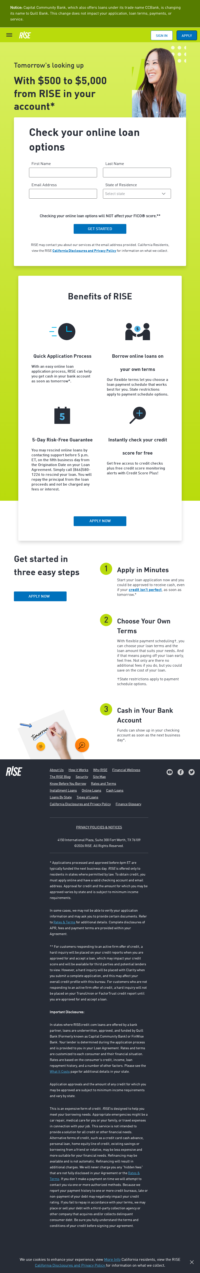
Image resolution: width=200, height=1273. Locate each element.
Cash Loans (114, 790)
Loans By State (61, 797)
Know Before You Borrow (68, 783)
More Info (112, 1260)
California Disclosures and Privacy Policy (84, 251)
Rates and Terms (103, 783)
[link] (170, 772)
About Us (57, 770)
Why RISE (100, 770)
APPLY (187, 36)
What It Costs (60, 1071)
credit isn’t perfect (145, 590)
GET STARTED (100, 229)
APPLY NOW (39, 597)
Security (82, 777)
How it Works (78, 770)
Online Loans (91, 790)
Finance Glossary (128, 804)
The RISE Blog (60, 777)
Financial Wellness (126, 770)
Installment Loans (63, 790)
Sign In (162, 36)
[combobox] (137, 194)
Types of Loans (87, 797)
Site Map (99, 777)
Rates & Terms (64, 922)
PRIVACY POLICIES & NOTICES (99, 827)
